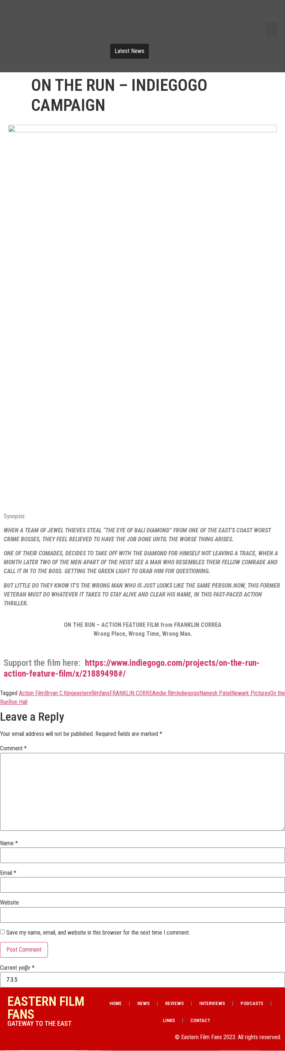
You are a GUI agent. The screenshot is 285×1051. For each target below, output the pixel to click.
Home (115, 1003)
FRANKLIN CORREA (132, 693)
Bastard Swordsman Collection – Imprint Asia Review (210, 45)
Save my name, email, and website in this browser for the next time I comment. (98, 933)
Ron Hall (18, 701)
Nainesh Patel (215, 693)
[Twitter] (233, 14)
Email (8, 873)
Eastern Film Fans (46, 1008)
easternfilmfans (91, 693)
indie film (165, 693)
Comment (13, 748)
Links (169, 1020)
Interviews (212, 1003)
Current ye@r (17, 968)
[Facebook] (214, 14)
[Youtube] (252, 14)
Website (9, 903)
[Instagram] (271, 14)
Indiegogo (187, 693)
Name (9, 843)
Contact (200, 1020)
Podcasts (251, 1003)
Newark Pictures (250, 693)
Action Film (32, 693)
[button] (271, 29)
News (143, 1003)
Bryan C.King (59, 693)
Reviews (174, 1003)
